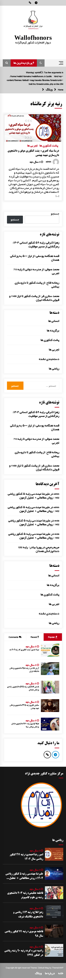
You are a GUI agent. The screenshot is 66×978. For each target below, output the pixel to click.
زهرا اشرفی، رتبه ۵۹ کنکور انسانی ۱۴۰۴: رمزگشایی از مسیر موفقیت (36, 244)
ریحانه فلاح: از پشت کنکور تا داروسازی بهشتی (37, 284)
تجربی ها (32, 145)
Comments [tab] (13, 637)
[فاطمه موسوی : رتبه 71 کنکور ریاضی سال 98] (54, 931)
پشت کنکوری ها (48, 145)
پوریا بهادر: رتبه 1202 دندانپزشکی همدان (38, 549)
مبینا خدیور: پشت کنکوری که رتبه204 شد (24, 650)
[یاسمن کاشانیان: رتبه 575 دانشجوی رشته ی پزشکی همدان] (50, 687)
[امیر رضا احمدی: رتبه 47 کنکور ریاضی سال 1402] (54, 854)
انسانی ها (53, 321)
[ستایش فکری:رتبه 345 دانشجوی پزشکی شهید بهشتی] (50, 705)
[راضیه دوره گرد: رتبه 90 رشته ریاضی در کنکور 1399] (54, 950)
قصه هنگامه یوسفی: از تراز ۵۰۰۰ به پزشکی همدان (34, 258)
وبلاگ (38, 973)
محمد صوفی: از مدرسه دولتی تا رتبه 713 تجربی (36, 271)
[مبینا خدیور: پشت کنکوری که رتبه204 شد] (50, 650)
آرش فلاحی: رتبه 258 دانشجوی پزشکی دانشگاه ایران (24, 669)
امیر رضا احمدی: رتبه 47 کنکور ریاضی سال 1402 (26, 857)
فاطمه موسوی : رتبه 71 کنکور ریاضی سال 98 (24, 934)
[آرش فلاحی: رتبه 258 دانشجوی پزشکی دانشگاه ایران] (50, 668)
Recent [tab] (34, 637)
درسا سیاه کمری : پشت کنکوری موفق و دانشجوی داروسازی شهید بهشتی (33, 153)
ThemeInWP (57, 967)
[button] (41, 63)
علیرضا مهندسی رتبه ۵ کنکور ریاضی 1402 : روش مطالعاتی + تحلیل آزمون (33, 495)
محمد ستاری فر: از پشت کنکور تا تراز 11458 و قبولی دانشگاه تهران (34, 298)
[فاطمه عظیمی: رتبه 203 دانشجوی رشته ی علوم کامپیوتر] (54, 892)
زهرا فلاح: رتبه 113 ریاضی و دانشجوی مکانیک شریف (28, 914)
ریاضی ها (54, 368)
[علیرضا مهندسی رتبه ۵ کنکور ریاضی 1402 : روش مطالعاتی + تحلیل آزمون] (54, 873)
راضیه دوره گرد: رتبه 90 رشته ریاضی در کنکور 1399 (23, 953)
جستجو (55, 213)
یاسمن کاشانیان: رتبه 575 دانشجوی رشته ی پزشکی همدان (23, 688)
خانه (60, 973)
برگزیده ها (53, 330)
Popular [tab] (51, 637)
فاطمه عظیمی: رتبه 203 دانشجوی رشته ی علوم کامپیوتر (25, 895)
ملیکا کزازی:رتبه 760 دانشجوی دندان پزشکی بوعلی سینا (25, 725)
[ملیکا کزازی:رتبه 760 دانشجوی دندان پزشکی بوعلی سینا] (50, 724)
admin (56, 493)
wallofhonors (33, 37)
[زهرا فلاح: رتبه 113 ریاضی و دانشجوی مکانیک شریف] (54, 912)
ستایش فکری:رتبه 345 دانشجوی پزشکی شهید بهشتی (24, 706)
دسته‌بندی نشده (49, 359)
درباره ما (50, 973)
